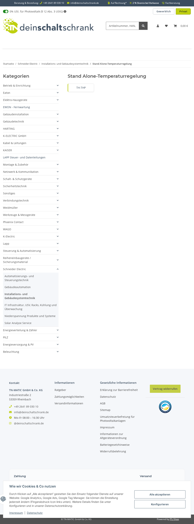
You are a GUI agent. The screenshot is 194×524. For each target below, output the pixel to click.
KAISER (7, 150)
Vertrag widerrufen (165, 389)
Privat (183, 11)
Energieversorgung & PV (18, 344)
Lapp (6, 243)
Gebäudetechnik (13, 121)
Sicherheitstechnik (15, 186)
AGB (102, 403)
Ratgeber (60, 390)
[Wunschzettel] (166, 25)
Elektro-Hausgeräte (15, 100)
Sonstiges (9, 193)
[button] (158, 25)
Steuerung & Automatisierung (22, 251)
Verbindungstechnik (16, 200)
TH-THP (81, 87)
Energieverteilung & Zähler (20, 330)
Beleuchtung (11, 351)
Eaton (6, 93)
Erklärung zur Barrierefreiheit (119, 390)
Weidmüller (10, 207)
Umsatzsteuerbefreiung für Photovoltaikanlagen (117, 418)
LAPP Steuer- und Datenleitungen (24, 157)
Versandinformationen (69, 403)
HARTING (9, 128)
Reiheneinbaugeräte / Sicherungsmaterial (17, 260)
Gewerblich (163, 11)
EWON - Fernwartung (16, 107)
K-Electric (9, 236)
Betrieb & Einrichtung (17, 85)
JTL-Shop (174, 519)
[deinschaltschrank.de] (48, 25)
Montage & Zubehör (15, 164)
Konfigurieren (160, 504)
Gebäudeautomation (18, 287)
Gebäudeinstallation (16, 114)
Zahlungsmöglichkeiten (69, 396)
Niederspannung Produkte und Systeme (30, 316)
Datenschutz (108, 396)
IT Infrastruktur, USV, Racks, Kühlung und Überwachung (31, 307)
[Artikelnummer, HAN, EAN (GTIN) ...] (143, 26)
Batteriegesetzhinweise (115, 444)
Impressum (107, 427)
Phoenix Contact (13, 222)
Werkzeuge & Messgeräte (19, 215)
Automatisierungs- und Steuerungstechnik (19, 278)
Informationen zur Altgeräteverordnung (113, 436)
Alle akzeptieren (159, 494)
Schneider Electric (14, 269)
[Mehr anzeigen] (65, 11)
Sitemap (105, 410)
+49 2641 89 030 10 (53, 3)
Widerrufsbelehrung (113, 451)
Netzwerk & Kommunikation (20, 172)
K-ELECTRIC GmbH (14, 136)
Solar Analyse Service (18, 323)
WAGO (7, 229)
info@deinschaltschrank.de (84, 3)
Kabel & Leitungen (14, 143)
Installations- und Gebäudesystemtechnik (20, 296)
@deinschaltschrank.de (29, 423)
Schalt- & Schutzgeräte (17, 179)
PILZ (5, 337)
